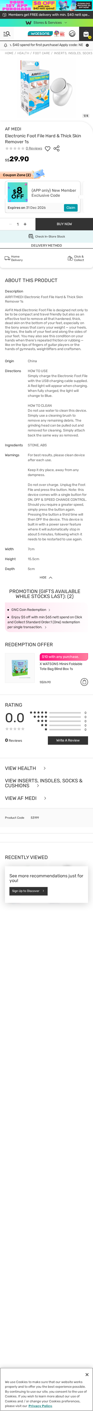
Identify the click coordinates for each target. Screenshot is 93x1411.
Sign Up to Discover (25, 891)
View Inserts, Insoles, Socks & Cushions (44, 783)
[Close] (87, 1374)
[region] (46, 1389)
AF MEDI (13, 128)
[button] (86, 34)
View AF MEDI (21, 798)
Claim (70, 208)
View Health (21, 768)
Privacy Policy (40, 1406)
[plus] (25, 224)
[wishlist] (47, 148)
